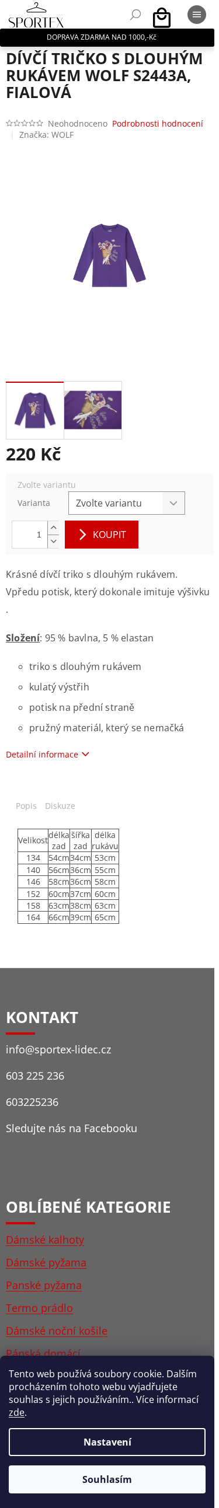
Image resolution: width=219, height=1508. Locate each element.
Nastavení (107, 1442)
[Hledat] (135, 14)
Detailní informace (42, 754)
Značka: (46, 134)
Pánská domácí (43, 1353)
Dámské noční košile (56, 1331)
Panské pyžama (44, 1285)
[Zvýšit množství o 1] (53, 528)
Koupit (109, 534)
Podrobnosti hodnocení (157, 123)
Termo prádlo (39, 1308)
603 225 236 (35, 1076)
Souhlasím (107, 1479)
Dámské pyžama (46, 1262)
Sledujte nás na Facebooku (71, 1128)
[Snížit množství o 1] (53, 541)
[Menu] (196, 14)
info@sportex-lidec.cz (58, 1049)
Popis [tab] (26, 805)
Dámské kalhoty (45, 1240)
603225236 (32, 1102)
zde (17, 1412)
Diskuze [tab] (60, 805)
